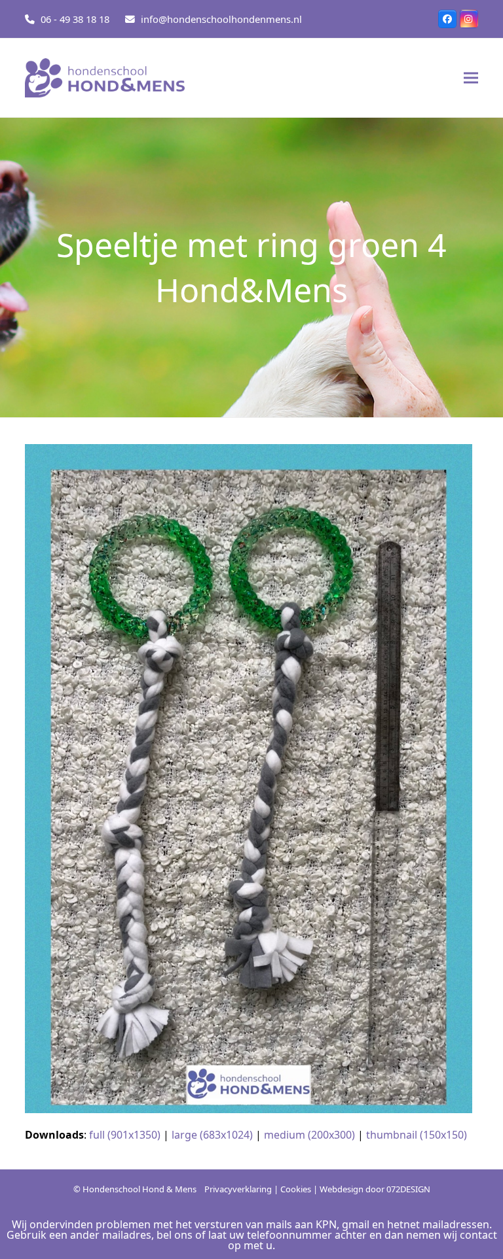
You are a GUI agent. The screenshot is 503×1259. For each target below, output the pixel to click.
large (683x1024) (212, 1135)
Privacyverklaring (238, 1189)
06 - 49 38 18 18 (75, 19)
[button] (471, 78)
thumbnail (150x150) (416, 1135)
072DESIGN (408, 1189)
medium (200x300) (309, 1135)
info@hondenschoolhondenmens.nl (221, 19)
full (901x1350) (124, 1135)
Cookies (295, 1189)
